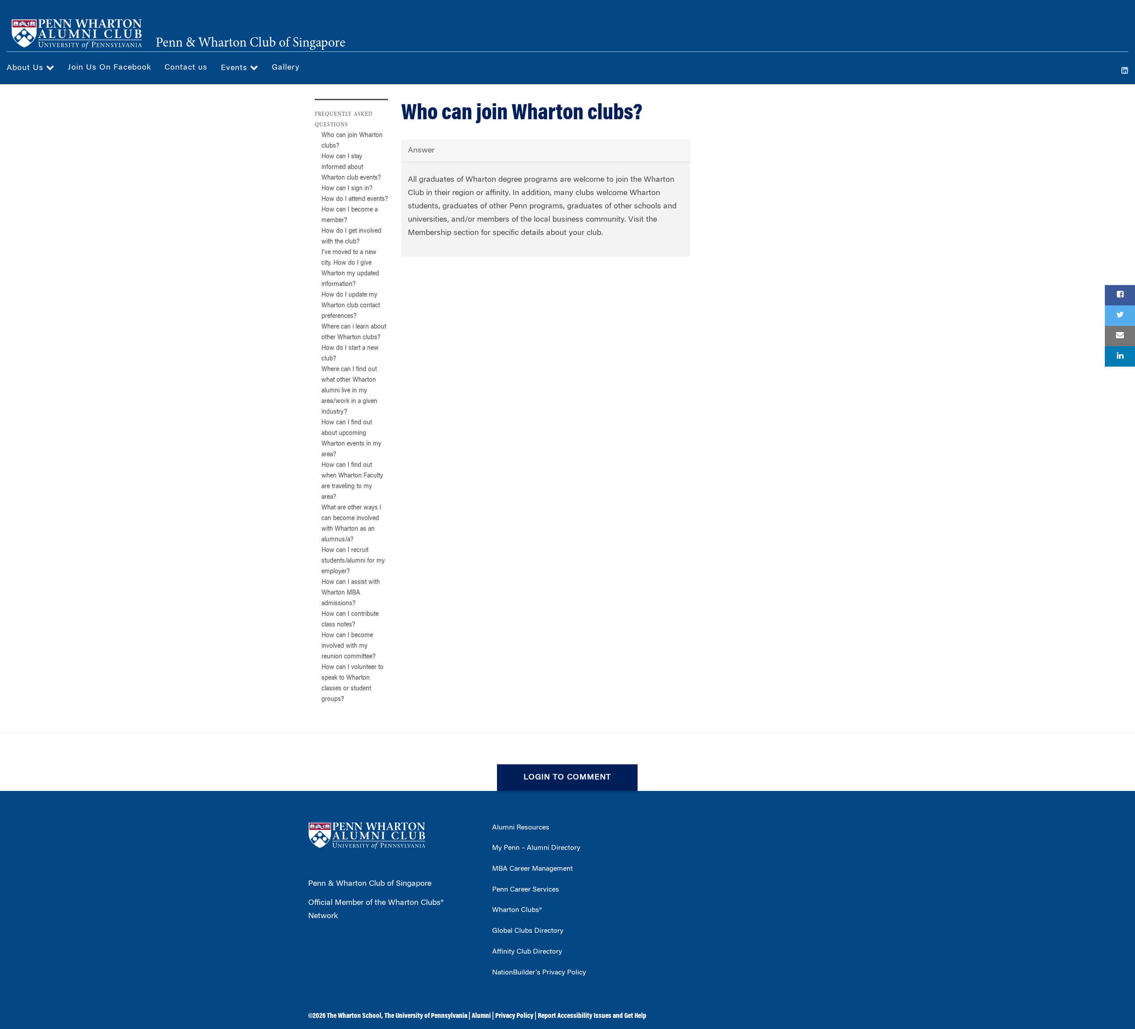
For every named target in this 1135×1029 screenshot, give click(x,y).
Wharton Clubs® (517, 910)
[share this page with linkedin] (1120, 356)
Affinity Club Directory (527, 951)
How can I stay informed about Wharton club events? (351, 167)
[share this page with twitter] (1120, 315)
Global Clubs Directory (528, 931)
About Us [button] (26, 68)
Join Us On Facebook (109, 68)
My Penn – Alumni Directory (536, 848)
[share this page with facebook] (1120, 295)
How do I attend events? (354, 199)
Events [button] (235, 68)
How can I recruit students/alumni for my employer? (353, 561)
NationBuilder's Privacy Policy (539, 972)
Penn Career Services (525, 889)
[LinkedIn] (1124, 71)
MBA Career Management (532, 868)
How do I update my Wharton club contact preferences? (350, 306)
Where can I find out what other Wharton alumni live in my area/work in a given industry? (349, 391)
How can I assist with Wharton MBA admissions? (350, 593)
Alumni (481, 1016)
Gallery (286, 68)
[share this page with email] (1120, 336)
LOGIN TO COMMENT (567, 778)
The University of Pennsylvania (425, 1016)
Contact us (185, 68)
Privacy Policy (514, 1016)
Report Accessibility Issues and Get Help (592, 1016)
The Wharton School (354, 1016)
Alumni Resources (520, 827)
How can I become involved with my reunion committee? (348, 646)
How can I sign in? (346, 189)
